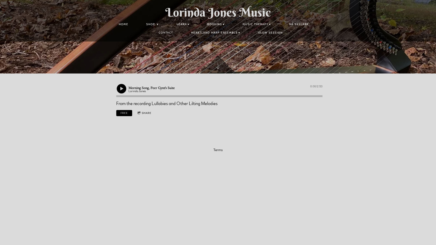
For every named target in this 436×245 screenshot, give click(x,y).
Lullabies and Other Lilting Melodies (185, 103)
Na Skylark (299, 24)
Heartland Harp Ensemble (214, 32)
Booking (214, 24)
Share (146, 113)
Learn (182, 24)
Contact (166, 32)
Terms (218, 150)
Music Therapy (255, 24)
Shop (151, 24)
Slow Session (270, 32)
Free (124, 113)
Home (123, 24)
